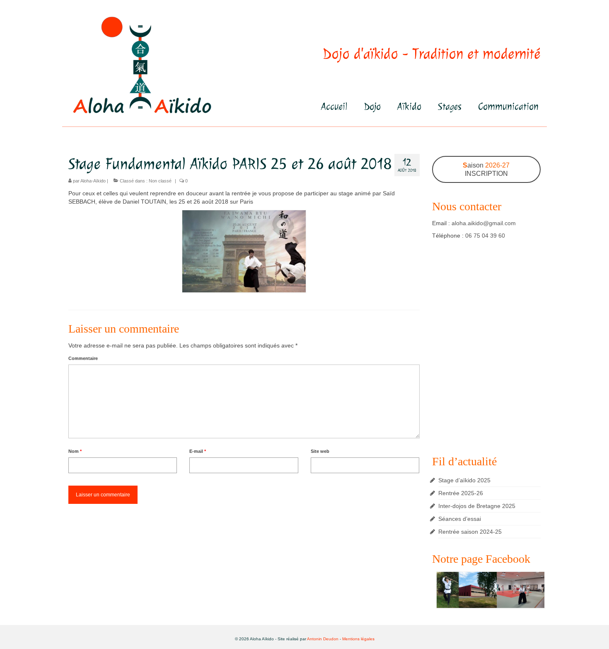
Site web (320, 451)
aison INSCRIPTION (486, 169)
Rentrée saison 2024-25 (470, 531)
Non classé (160, 180)
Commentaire (83, 358)
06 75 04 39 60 (485, 235)
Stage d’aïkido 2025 (464, 480)
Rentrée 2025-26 (460, 493)
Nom (75, 451)
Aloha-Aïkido (93, 180)
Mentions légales (358, 639)
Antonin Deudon (322, 639)
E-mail (197, 451)
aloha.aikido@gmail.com (484, 223)
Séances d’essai (459, 518)
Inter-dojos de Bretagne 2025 (476, 506)
